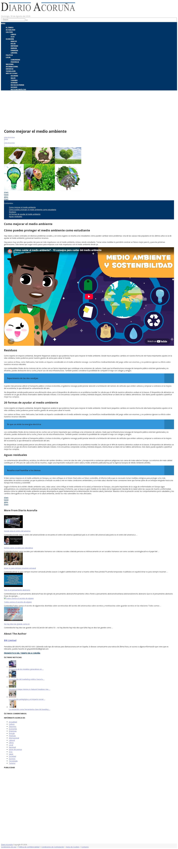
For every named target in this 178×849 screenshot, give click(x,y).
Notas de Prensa (17, 85)
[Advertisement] (89, 109)
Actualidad (10, 30)
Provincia (15, 62)
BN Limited (10, 640)
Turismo (14, 80)
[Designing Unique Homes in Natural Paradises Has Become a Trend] (12, 687)
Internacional (12, 66)
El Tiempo (9, 27)
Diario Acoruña (7, 844)
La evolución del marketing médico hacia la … (26, 679)
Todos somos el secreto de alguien (18, 602)
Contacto (85, 847)
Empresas (14, 46)
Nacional (10, 64)
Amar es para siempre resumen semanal (20, 568)
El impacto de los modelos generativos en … (26, 669)
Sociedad (14, 76)
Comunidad (15, 59)
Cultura (9, 32)
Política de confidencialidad (28, 847)
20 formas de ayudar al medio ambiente (24, 214)
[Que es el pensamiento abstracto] (89, 580)
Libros (13, 34)
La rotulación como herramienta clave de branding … (29, 709)
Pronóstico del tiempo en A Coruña (22, 653)
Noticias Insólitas (18, 89)
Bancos (14, 41)
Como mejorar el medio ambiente (22, 207)
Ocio (13, 36)
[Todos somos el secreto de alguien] (89, 598)
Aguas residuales (15, 216)
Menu (3, 23)
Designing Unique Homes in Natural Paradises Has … (29, 689)
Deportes (9, 69)
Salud (13, 78)
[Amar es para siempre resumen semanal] (89, 559)
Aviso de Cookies (72, 847)
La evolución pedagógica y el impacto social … (27, 699)
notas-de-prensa (9, 137)
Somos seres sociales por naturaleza (18, 548)
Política (9, 55)
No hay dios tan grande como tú (17, 624)
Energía (14, 48)
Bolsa (13, 43)
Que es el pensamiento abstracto (17, 590)
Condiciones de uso (8, 847)
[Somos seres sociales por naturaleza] (89, 540)
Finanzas (14, 50)
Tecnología (10, 71)
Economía (10, 39)
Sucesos (14, 87)
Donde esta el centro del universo (17, 531)
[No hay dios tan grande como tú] (89, 614)
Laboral (14, 53)
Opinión (14, 82)
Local (8, 57)
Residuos (12, 212)
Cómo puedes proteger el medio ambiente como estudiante (32, 209)
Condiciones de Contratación (52, 847)
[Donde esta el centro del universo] (89, 522)
